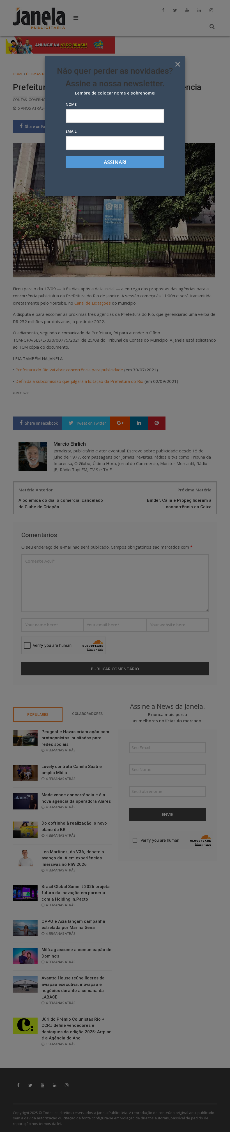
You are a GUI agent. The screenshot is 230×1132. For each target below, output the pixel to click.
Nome (71, 104)
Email (71, 131)
